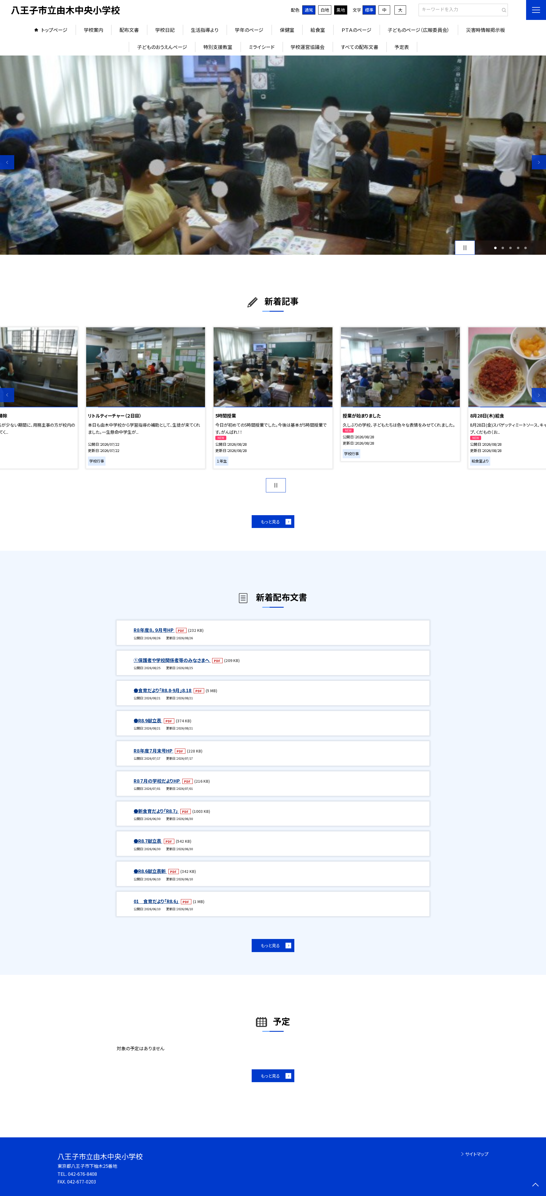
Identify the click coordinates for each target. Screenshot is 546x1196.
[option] (273, 155)
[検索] (503, 9)
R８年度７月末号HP (153, 750)
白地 (324, 10)
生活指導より (204, 29)
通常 (309, 10)
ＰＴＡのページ (356, 29)
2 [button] (503, 247)
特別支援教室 (217, 46)
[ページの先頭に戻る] (535, 1185)
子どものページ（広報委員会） (419, 29)
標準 (369, 10)
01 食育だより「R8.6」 (156, 901)
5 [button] (525, 247)
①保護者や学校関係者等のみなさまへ (172, 660)
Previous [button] (7, 162)
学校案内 (93, 29)
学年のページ (249, 29)
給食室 (318, 29)
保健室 (287, 29)
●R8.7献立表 (148, 840)
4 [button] (518, 247)
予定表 (401, 46)
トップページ (54, 29)
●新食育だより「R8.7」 (156, 810)
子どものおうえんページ (162, 46)
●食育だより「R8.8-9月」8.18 (163, 690)
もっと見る (270, 522)
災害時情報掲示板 (485, 29)
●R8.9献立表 (148, 720)
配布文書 (129, 29)
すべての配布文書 (359, 46)
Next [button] (539, 162)
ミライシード (261, 46)
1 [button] (495, 247)
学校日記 (165, 29)
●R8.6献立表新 (150, 871)
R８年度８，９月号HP (154, 629)
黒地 (340, 10)
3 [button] (510, 247)
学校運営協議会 (307, 46)
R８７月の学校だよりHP (157, 780)
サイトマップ (477, 1153)
